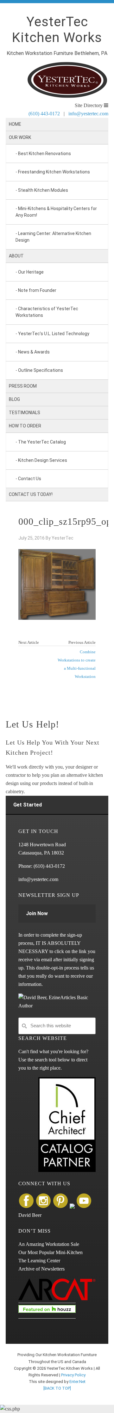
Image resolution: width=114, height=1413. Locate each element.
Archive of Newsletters (41, 1268)
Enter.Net (77, 1381)
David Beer (29, 1215)
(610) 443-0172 (44, 113)
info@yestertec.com (88, 113)
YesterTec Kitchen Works (57, 29)
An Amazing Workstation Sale (48, 1244)
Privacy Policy (73, 1375)
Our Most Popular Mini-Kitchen (50, 1252)
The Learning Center (39, 1260)
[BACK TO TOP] (57, 1388)
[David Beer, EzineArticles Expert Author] (57, 1005)
